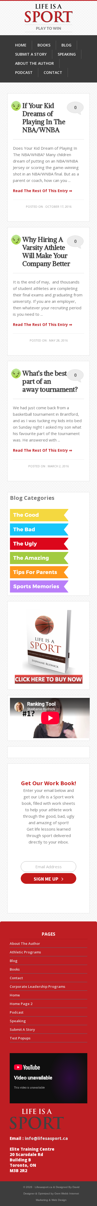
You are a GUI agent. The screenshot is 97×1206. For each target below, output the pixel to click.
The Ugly (39, 543)
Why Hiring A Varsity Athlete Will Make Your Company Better (46, 251)
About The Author (25, 943)
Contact (16, 977)
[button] (48, 878)
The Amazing (39, 558)
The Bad (39, 529)
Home (15, 995)
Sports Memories (39, 586)
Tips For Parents (39, 572)
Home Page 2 (21, 1003)
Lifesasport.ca (43, 1187)
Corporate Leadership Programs (37, 986)
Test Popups (20, 1038)
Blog (14, 960)
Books (15, 969)
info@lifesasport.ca (46, 1138)
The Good (39, 515)
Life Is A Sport (48, 18)
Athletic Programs (25, 952)
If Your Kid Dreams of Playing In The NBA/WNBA (43, 117)
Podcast (16, 1012)
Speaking (18, 1020)
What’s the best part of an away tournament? (50, 381)
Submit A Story (22, 1029)
